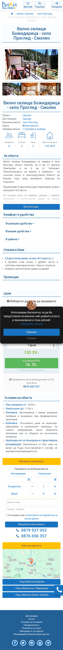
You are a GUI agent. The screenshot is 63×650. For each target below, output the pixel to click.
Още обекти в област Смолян (31, 595)
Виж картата (31, 125)
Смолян (27, 119)
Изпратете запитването (31, 524)
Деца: (14, 493)
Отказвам (31, 338)
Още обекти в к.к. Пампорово (32, 588)
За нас (31, 619)
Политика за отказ (31, 628)
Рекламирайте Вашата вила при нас (31, 634)
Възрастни (14, 486)
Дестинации (32, 616)
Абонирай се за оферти (31, 631)
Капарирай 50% (31, 363)
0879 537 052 (34, 530)
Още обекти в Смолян (32, 581)
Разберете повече (31, 324)
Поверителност (31, 625)
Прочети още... (32, 206)
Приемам (31, 332)
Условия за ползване (31, 622)
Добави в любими (35, 129)
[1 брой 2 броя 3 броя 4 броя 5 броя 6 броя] (31, 345)
